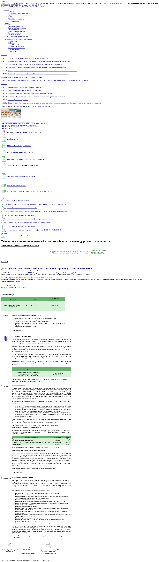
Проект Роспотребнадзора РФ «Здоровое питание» (20, 226)
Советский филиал (14, 34)
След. (19, 287)
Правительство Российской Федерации (16, 200)
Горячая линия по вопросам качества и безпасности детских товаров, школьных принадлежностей (39, 61)
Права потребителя (14, 41)
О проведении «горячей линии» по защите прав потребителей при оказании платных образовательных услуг (42, 71)
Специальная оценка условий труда (19, 13)
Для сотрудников (13, 21)
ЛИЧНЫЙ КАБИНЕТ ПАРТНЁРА (34, 6)
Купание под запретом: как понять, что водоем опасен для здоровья (29, 106)
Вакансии (11, 18)
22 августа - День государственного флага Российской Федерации (28, 58)
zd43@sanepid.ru (30, 553)
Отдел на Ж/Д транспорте (16, 26)
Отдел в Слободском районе (17, 28)
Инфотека (11, 43)
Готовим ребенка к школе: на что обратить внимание (24, 87)
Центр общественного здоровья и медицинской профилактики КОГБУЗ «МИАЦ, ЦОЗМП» (33, 230)
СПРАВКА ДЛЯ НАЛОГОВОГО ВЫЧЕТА (21, 176)
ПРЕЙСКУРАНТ (12, 139)
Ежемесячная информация (16, 48)
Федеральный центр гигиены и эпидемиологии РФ (20, 208)
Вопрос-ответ (12, 51)
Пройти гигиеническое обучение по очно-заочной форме (44, 493)
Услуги (6, 23)
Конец (24, 287)
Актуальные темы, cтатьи (16, 46)
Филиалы (7, 24)
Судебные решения (14, 44)
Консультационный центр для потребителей (18, 39)
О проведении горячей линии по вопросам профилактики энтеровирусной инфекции (35, 64)
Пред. (8, 287)
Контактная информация (16, 20)
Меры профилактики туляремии (18, 100)
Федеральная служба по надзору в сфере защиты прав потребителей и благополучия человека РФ (35, 204)
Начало (3, 287)
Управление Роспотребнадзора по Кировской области (21, 215)
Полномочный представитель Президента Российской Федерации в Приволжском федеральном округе (36, 211)
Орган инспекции (10, 38)
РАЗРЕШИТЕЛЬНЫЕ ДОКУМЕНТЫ (19, 146)
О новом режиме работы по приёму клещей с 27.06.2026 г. (26, 77)
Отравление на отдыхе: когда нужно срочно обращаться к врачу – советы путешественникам (37, 67)
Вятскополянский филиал (16, 29)
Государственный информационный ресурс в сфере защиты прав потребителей (29, 219)
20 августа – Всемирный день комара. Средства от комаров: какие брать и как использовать (36, 97)
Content (3, 1)
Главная (6, 10)
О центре (11, 11)
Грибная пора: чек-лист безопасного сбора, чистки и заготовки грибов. (30, 93)
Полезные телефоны (14, 49)
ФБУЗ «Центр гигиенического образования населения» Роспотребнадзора (27, 222)
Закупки (10, 16)
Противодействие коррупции (17, 15)
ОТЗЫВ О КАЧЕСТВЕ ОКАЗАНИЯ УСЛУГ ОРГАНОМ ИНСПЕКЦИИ (30, 191)
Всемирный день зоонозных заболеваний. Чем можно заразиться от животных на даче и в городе (38, 74)
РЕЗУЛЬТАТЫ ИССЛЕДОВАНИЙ (12, 6)
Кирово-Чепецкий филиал (16, 31)
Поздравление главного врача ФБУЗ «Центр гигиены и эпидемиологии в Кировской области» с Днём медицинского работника (48, 80)
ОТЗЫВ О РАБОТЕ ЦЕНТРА (16, 186)
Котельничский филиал (15, 33)
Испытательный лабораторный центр (16, 36)
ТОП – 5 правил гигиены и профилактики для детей (24, 90)
